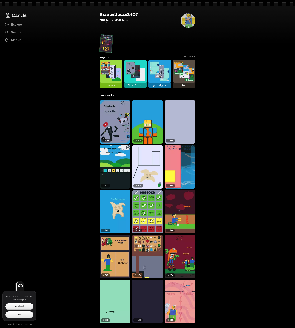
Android (19, 306)
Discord (10, 324)
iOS (19, 314)
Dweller (19, 324)
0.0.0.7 (103, 22)
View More (189, 57)
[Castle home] (16, 15)
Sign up (28, 324)
